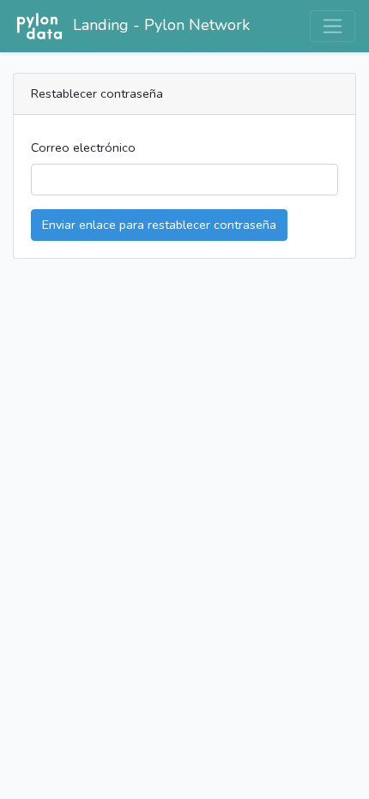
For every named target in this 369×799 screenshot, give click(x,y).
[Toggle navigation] (332, 26)
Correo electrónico (83, 147)
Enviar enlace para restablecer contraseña (159, 224)
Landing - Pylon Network (161, 25)
